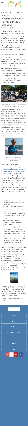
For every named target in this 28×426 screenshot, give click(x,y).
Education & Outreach (14, 332)
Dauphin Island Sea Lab (15, 362)
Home (14, 316)
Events (14, 349)
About (14, 321)
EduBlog (14, 338)
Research (14, 327)
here (5, 298)
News (14, 343)
